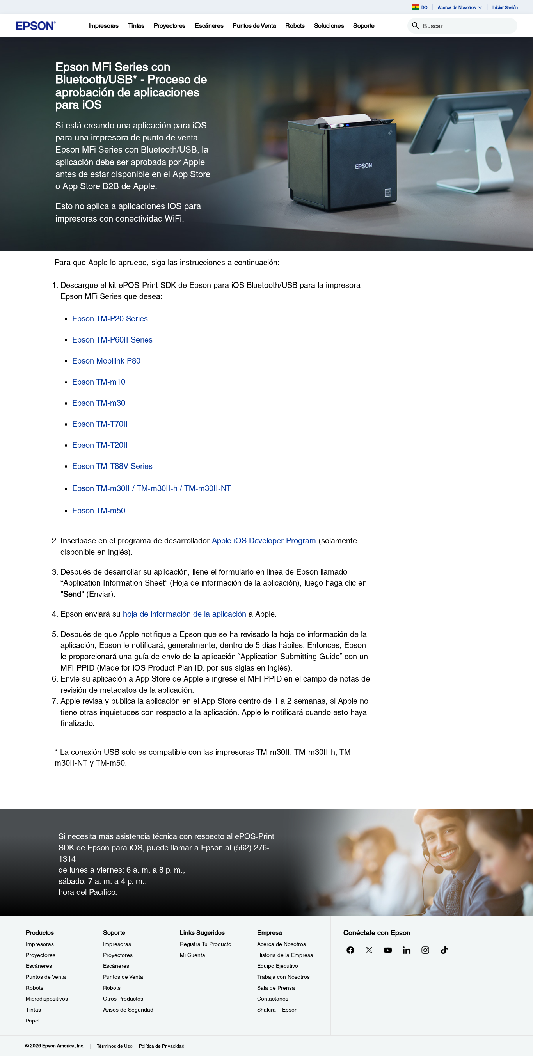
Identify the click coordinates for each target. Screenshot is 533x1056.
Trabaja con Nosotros (283, 977)
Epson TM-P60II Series (112, 339)
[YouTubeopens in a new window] (388, 950)
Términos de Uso (115, 1046)
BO (424, 7)
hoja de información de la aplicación (184, 614)
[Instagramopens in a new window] (425, 950)
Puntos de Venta (46, 977)
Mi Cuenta (192, 955)
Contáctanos (272, 999)
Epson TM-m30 (98, 403)
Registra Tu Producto (205, 944)
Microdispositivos (47, 999)
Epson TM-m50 (98, 510)
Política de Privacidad (162, 1046)
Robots (34, 988)
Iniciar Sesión (505, 7)
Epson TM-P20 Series (110, 318)
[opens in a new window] (444, 950)
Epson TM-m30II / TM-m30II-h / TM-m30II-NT (151, 488)
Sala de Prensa (276, 988)
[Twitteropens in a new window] (369, 950)
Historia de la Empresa (285, 955)
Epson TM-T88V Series (112, 466)
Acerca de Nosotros (281, 944)
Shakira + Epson (277, 1009)
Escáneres (39, 966)
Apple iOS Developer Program (264, 540)
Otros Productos (123, 999)
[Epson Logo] (36, 26)
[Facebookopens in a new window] (350, 950)
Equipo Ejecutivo (277, 966)
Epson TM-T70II (100, 424)
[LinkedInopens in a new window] (407, 950)
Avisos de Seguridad (128, 1009)
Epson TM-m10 (98, 382)
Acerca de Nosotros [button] (457, 7)
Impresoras (40, 944)
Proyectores (40, 955)
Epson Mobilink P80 (106, 361)
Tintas (33, 1009)
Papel (32, 1020)
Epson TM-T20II (100, 445)
